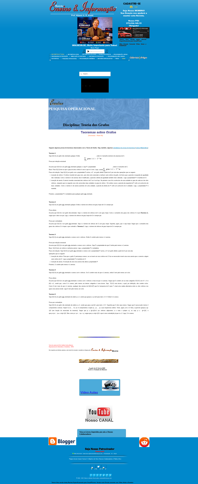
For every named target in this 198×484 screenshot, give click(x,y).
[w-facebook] (92, 468)
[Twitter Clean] (98, 466)
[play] (145, 36)
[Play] (88, 51)
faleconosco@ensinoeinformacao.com (92, 453)
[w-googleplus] (104, 468)
